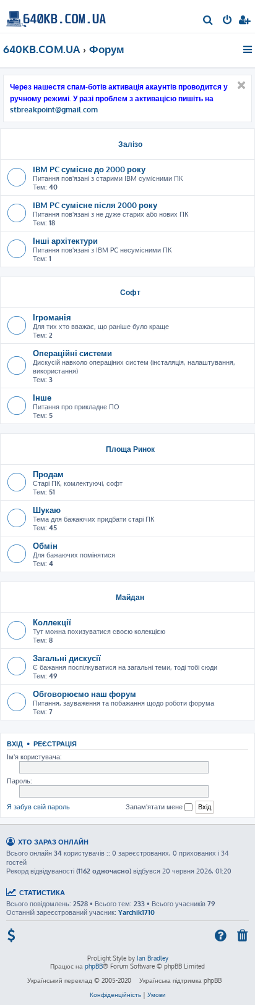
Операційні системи (72, 353)
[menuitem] (208, 21)
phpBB (94, 966)
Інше (42, 397)
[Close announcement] (241, 85)
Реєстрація (55, 744)
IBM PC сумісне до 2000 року (89, 169)
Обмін (45, 545)
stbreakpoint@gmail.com (54, 110)
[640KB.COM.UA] (56, 15)
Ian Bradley (152, 958)
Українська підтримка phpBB (180, 980)
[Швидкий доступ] (248, 49)
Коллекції (52, 622)
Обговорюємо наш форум (84, 693)
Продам (48, 474)
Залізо (130, 144)
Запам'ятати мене (155, 807)
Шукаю (47, 509)
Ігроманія (52, 317)
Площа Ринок (130, 449)
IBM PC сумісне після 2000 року (95, 204)
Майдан (130, 597)
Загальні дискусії (67, 658)
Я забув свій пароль (38, 807)
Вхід (15, 744)
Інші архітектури (65, 240)
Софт (130, 292)
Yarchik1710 (136, 912)
